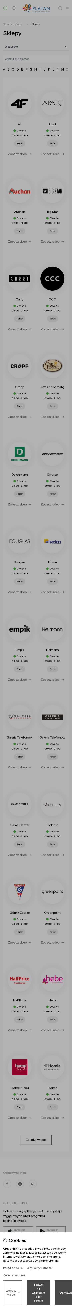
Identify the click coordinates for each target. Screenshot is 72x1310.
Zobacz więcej (11, 1292)
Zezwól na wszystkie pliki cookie (38, 1292)
